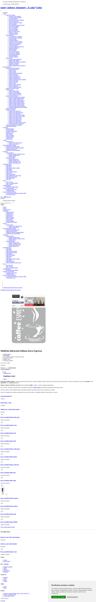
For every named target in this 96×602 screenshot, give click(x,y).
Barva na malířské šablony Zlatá (8, 514)
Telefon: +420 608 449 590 (10, 594)
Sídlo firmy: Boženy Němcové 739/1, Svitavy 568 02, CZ (16, 593)
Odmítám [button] (62, 597)
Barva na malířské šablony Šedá (8, 433)
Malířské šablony (7, 354)
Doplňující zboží (7, 373)
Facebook (5, 577)
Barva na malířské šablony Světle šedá (10, 464)
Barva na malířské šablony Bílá (8, 472)
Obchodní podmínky (8, 566)
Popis (4, 371)
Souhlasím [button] (55, 597)
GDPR (4, 568)
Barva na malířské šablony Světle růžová (10, 449)
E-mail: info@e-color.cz (9, 596)
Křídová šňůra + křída (6, 402)
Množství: (3, 367)
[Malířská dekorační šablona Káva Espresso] (11, 290)
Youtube (5, 581)
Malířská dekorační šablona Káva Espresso (12, 287)
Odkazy (5, 379)
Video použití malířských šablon (8, 527)
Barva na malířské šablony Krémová (9, 498)
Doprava (5, 569)
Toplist (4, 588)
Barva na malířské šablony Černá (9, 425)
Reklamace (5, 571)
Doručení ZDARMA (8, 1)
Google (5, 580)
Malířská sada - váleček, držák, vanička (10, 409)
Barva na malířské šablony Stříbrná (9, 506)
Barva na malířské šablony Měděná (9, 522)
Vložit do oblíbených (5, 369)
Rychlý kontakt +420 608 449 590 (11, 4)
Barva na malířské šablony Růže (8, 441)
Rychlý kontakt (6, 561)
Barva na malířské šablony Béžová (9, 456)
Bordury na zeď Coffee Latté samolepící (10, 537)
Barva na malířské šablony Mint (8, 480)
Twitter (5, 578)
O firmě (5, 560)
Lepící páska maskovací (6, 396)
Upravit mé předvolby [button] (72, 597)
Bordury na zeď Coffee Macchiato (9, 543)
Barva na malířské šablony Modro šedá (10, 417)
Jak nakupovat (6, 570)
